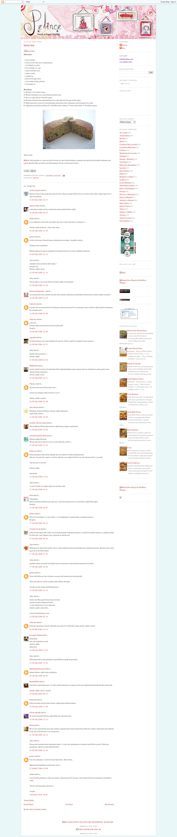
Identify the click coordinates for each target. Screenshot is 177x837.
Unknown (33, 304)
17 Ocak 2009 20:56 (39, 538)
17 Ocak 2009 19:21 (39, 489)
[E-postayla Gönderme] (63, 175)
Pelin (31, 495)
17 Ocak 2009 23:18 (39, 590)
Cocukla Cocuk (35, 529)
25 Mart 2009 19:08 (39, 768)
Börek (122, 141)
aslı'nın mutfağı (35, 712)
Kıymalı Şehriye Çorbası (135, 379)
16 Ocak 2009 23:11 (39, 378)
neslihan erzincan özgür (38, 423)
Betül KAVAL (34, 681)
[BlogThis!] (27, 171)
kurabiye (123, 179)
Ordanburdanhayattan (37, 669)
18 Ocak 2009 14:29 (39, 650)
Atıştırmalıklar (125, 135)
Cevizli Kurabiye (132, 394)
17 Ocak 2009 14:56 (39, 429)
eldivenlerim (34, 407)
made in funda (35, 205)
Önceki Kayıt (109, 804)
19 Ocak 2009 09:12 (39, 694)
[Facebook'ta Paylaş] (32, 171)
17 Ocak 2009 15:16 (39, 445)
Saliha (32, 218)
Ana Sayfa (69, 804)
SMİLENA (33, 365)
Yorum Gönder (29, 800)
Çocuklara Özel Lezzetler (128, 144)
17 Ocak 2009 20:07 (39, 508)
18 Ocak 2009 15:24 (39, 663)
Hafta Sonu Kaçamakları (128, 165)
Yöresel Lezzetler (126, 218)
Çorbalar (123, 150)
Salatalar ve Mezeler (127, 200)
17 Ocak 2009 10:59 (39, 417)
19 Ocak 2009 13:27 (39, 719)
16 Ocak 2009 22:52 (39, 360)
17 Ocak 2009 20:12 (39, 523)
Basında (122, 138)
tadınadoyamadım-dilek (38, 435)
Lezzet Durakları (125, 182)
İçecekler (123, 168)
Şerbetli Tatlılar (125, 206)
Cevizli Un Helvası (133, 463)
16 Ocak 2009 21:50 (39, 285)
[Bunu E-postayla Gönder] (25, 171)
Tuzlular (122, 215)
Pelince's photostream (132, 315)
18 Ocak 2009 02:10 (39, 616)
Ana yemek (124, 132)
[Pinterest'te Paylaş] (34, 171)
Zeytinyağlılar (125, 221)
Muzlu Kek (29, 45)
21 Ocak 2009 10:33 (39, 735)
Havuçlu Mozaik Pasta (134, 348)
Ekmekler (123, 156)
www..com (129, 309)
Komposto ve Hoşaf (126, 177)
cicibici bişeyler (35, 190)
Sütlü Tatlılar (124, 203)
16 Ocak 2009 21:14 (39, 254)
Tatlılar (122, 209)
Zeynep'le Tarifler (36, 635)
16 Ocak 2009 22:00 (39, 313)
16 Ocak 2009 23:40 (39, 401)
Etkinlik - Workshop (127, 159)
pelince (32, 236)
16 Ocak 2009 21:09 (39, 231)
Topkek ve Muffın (126, 212)
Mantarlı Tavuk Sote (133, 363)
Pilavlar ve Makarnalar (128, 194)
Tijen (31, 544)
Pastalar (122, 191)
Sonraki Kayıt (28, 804)
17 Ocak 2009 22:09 (39, 567)
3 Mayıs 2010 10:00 (39, 794)
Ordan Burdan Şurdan (127, 185)
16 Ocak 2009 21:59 (39, 298)
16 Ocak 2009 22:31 (39, 344)
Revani (128, 447)
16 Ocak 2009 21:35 (39, 272)
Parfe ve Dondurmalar (127, 188)
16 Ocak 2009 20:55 (39, 200)
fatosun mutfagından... (37, 291)
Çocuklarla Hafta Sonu (128, 147)
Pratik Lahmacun (132, 430)
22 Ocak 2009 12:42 (39, 750)
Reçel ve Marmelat (126, 197)
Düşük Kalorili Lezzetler (128, 153)
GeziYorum (124, 162)
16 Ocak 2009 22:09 (39, 331)
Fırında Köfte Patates (133, 412)
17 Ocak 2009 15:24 (39, 476)
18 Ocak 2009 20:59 (39, 676)
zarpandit (33, 337)
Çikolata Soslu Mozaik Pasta (136, 330)
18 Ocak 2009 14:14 (39, 629)
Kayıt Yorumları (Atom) (38, 809)
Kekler (36, 178)
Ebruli (32, 725)
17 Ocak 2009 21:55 (39, 554)
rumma (32, 774)
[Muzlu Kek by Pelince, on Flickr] (29, 51)
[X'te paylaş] (30, 171)
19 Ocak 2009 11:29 (39, 706)
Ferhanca (33, 384)
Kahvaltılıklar (124, 171)
